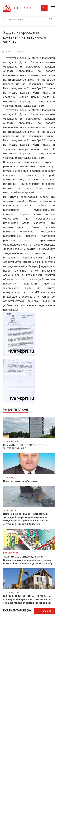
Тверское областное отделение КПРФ (26, 8)
